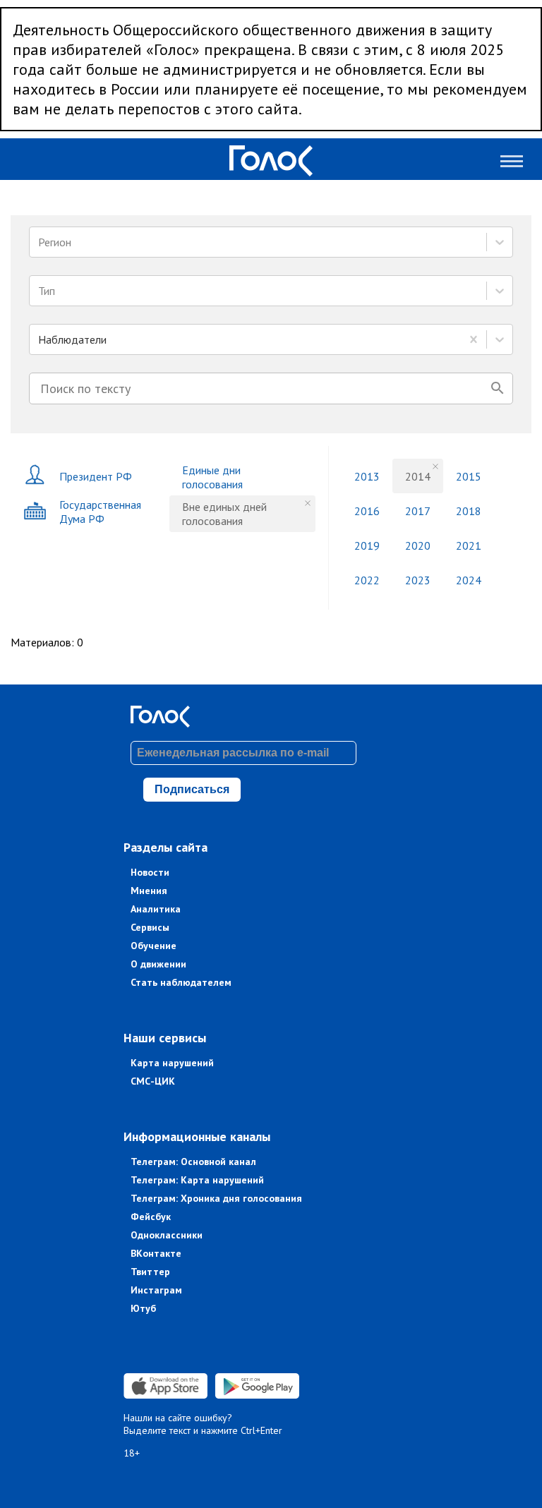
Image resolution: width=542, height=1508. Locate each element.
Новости (150, 872)
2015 (468, 476)
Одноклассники (167, 1235)
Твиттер (150, 1271)
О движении (158, 964)
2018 (468, 511)
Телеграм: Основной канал (193, 1161)
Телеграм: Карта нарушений (197, 1180)
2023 (417, 580)
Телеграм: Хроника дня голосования (216, 1198)
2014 (417, 476)
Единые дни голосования (212, 477)
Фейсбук (151, 1216)
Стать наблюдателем (181, 982)
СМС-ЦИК (153, 1081)
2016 (367, 511)
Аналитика (156, 909)
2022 (367, 580)
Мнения (149, 890)
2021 (468, 545)
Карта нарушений (172, 1062)
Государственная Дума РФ (100, 511)
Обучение (153, 945)
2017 (417, 511)
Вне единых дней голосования (224, 514)
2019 (367, 545)
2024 (468, 580)
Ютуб (143, 1308)
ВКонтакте (156, 1253)
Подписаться (192, 789)
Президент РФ (95, 476)
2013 (367, 476)
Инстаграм (156, 1290)
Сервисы (150, 927)
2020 (417, 545)
